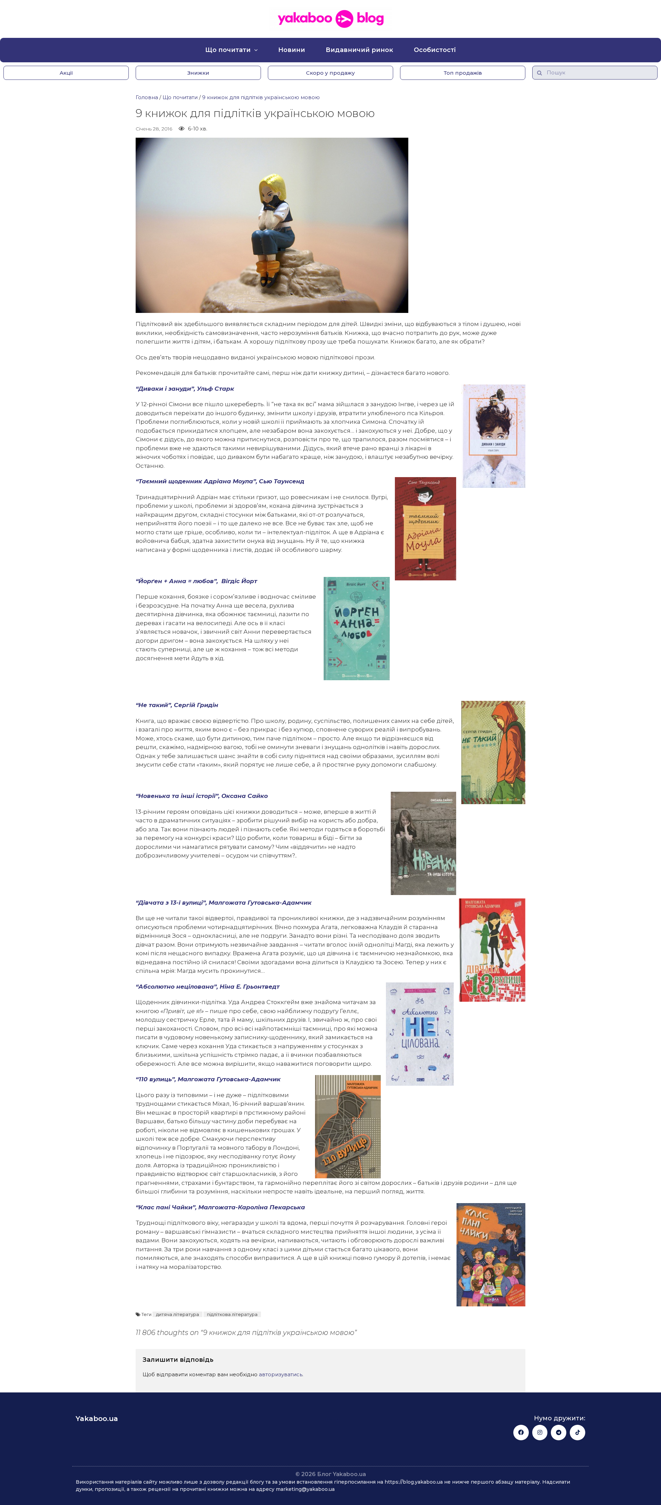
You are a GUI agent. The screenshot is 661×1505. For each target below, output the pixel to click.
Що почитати (228, 50)
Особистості (435, 50)
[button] (66, 73)
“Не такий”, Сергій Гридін (177, 705)
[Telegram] (558, 1432)
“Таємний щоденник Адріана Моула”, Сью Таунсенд (220, 481)
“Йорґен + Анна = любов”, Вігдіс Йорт (196, 581)
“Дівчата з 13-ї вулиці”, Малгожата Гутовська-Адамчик (224, 902)
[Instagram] (540, 1432)
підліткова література (232, 1314)
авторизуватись (280, 1374)
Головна (147, 97)
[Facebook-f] (521, 1432)
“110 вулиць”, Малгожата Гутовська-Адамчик (208, 1079)
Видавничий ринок (359, 50)
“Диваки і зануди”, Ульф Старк (185, 388)
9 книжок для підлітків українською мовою (261, 97)
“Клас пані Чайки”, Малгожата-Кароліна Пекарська (220, 1207)
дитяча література (177, 1314)
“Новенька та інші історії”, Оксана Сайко (202, 795)
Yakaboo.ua (97, 1418)
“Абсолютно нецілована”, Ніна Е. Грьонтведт (208, 986)
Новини (291, 50)
